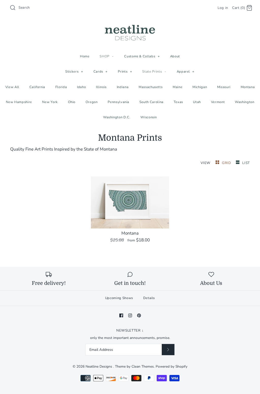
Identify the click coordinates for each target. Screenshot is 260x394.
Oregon (92, 102)
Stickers (74, 71)
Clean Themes (143, 366)
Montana (248, 87)
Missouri (224, 87)
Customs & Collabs (142, 56)
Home (85, 56)
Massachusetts (150, 87)
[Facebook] (121, 315)
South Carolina (151, 102)
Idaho (81, 87)
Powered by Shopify (171, 366)
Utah (197, 102)
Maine (177, 87)
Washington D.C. (117, 117)
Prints (125, 71)
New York (50, 102)
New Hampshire (19, 102)
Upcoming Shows (119, 298)
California (37, 87)
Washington (244, 102)
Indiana (123, 87)
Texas (178, 102)
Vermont (218, 102)
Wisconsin (148, 117)
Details (149, 298)
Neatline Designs (99, 366)
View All (12, 87)
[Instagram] (130, 315)
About (175, 56)
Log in (223, 7)
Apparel (186, 71)
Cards (100, 71)
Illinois (101, 87)
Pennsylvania (118, 102)
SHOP (107, 56)
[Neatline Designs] (130, 25)
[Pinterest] (139, 315)
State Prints (154, 71)
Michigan (199, 87)
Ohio (72, 102)
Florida (61, 87)
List (246, 162)
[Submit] (168, 349)
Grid (227, 162)
